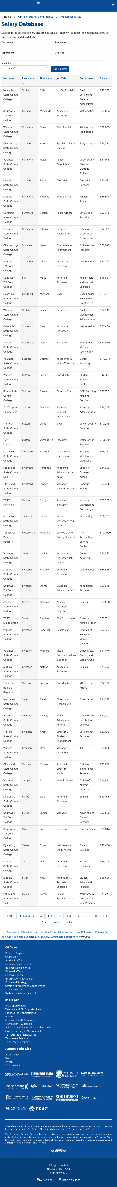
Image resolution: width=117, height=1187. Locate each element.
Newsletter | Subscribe (18, 1023)
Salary (103, 78)
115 (95, 915)
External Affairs (14, 971)
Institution (7, 63)
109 (40, 915)
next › (57, 922)
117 (44, 922)
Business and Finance (17, 967)
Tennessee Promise (16, 1038)
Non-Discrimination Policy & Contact (30, 1142)
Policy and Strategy (16, 982)
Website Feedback (15, 1065)
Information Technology (19, 978)
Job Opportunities (15, 1005)
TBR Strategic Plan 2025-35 (20, 1034)
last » (69, 922)
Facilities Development (18, 964)
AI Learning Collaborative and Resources (28, 1027)
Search (9, 1058)
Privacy (9, 1061)
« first (10, 915)
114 (86, 915)
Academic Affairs (14, 960)
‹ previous (24, 915)
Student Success (14, 989)
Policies (9, 1016)
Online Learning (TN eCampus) (23, 1031)
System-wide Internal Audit (20, 993)
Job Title (59, 52)
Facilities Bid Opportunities (20, 1013)
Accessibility (12, 1054)
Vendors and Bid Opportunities (23, 1009)
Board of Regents (15, 953)
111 (59, 915)
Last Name (60, 42)
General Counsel (14, 975)
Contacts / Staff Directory (19, 1020)
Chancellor (11, 956)
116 (105, 915)
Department (8, 52)
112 (69, 915)
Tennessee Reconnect (17, 1042)
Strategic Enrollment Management (25, 986)
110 (50, 915)
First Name (7, 42)
